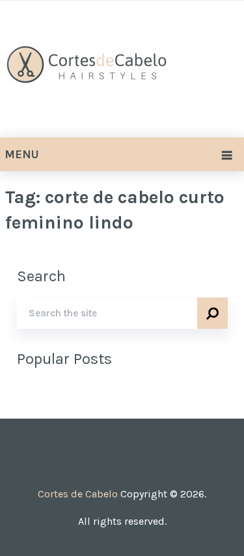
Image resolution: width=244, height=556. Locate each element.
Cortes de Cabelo (78, 494)
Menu (22, 154)
